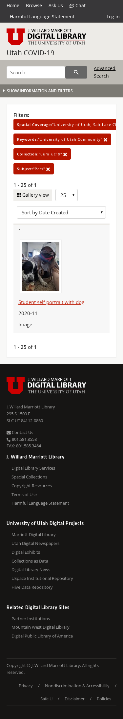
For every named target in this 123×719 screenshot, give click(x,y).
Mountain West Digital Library (40, 627)
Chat (80, 5)
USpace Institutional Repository (42, 578)
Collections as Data (29, 561)
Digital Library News (30, 569)
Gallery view (35, 195)
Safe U (46, 699)
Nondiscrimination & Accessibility (77, 686)
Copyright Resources (31, 486)
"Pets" (31, 168)
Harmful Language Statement (42, 16)
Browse (34, 5)
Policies (104, 699)
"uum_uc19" (40, 154)
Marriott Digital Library (33, 534)
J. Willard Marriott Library (31, 407)
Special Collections (29, 477)
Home (13, 5)
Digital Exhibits (25, 552)
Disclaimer (75, 699)
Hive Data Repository (32, 587)
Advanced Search (104, 72)
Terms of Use (24, 494)
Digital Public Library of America (42, 636)
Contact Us (22, 432)
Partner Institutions (30, 618)
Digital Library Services (33, 468)
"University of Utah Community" (60, 139)
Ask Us (56, 5)
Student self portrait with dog (51, 302)
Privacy (26, 686)
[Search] (76, 72)
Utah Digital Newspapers (35, 543)
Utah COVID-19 (30, 52)
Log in (113, 16)
